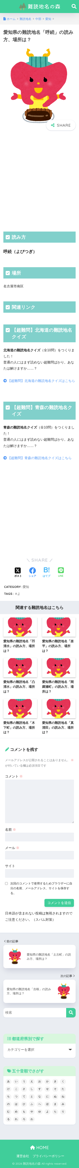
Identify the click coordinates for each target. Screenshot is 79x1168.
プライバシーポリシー (48, 1156)
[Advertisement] (39, 180)
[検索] (71, 1012)
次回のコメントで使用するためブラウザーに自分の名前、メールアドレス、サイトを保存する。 (41, 888)
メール (12, 848)
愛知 (26, 587)
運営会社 (22, 1156)
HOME (42, 1147)
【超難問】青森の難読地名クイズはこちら (39, 458)
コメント (14, 776)
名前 (10, 829)
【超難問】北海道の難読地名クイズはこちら (41, 381)
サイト (10, 866)
